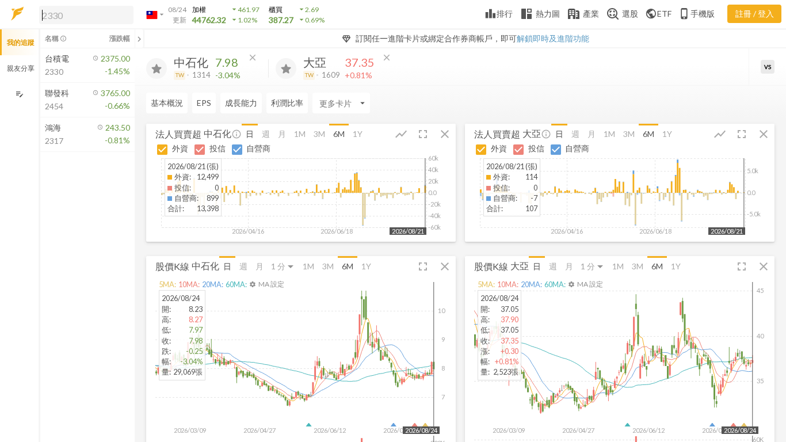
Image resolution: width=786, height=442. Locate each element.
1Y (358, 134)
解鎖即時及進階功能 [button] (553, 38)
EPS (204, 103)
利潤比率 (287, 103)
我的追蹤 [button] (21, 42)
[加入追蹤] (156, 68)
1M (300, 134)
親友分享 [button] (21, 68)
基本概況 (167, 103)
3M (319, 134)
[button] (84, 14)
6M (339, 134)
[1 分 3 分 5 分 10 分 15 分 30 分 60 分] (283, 266)
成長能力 (241, 103)
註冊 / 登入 (754, 13)
